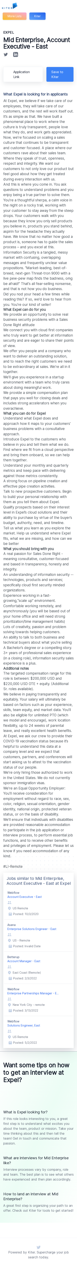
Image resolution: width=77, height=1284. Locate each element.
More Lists (15, 16)
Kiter (37, 16)
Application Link (21, 74)
